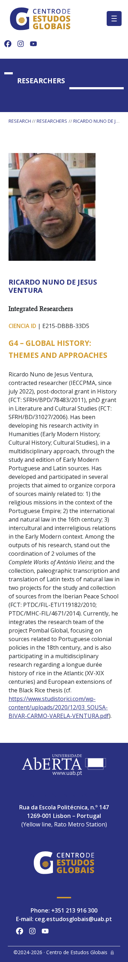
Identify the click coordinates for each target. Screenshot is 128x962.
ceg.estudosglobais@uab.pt (73, 919)
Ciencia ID (22, 326)
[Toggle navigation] (114, 18)
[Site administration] (112, 952)
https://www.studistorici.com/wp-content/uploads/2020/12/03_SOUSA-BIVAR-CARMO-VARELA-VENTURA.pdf (59, 707)
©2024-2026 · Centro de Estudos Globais (60, 952)
